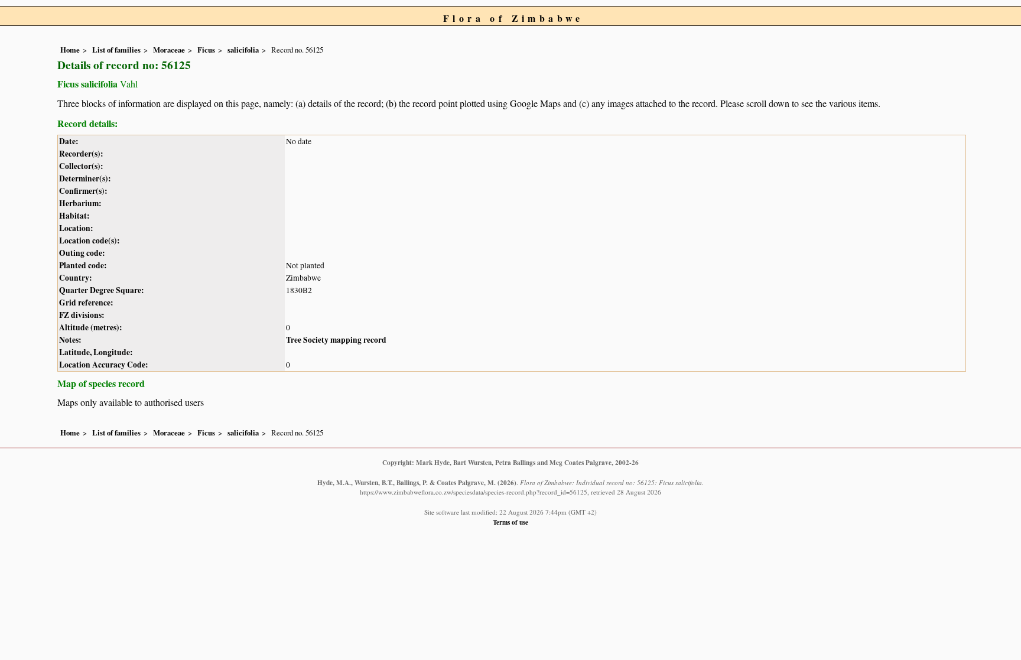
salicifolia (243, 49)
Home (70, 49)
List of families (116, 49)
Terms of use (510, 522)
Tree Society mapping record (336, 340)
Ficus (206, 49)
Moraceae (169, 49)
